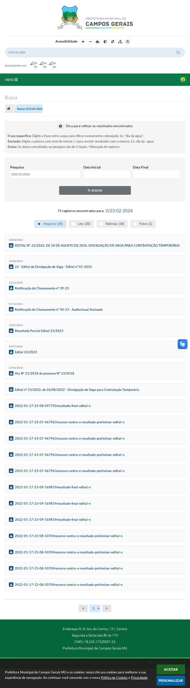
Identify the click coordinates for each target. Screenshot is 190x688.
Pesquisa (17, 167)
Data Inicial (92, 167)
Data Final (140, 167)
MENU (10, 79)
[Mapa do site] (120, 42)
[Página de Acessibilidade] (127, 42)
